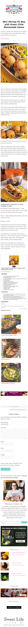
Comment (4, 427)
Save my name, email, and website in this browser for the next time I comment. (11, 464)
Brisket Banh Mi (5, 359)
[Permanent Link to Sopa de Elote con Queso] (11, 363)
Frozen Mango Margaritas (18, 552)
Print (14, 266)
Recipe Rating (4, 422)
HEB (13, 228)
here (5, 230)
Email (2, 448)
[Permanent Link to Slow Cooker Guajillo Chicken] (11, 315)
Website (3, 455)
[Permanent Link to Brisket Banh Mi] (11, 339)
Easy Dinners (10, 306)
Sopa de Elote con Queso (8, 383)
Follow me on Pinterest (14, 607)
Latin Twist (13, 510)
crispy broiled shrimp (6, 210)
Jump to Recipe (5, 38)
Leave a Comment (23, 308)
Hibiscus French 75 (17, 563)
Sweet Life (14, 9)
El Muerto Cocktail (17, 573)
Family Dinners (17, 306)
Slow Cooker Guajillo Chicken (9, 335)
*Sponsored (4, 306)
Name (3, 441)
